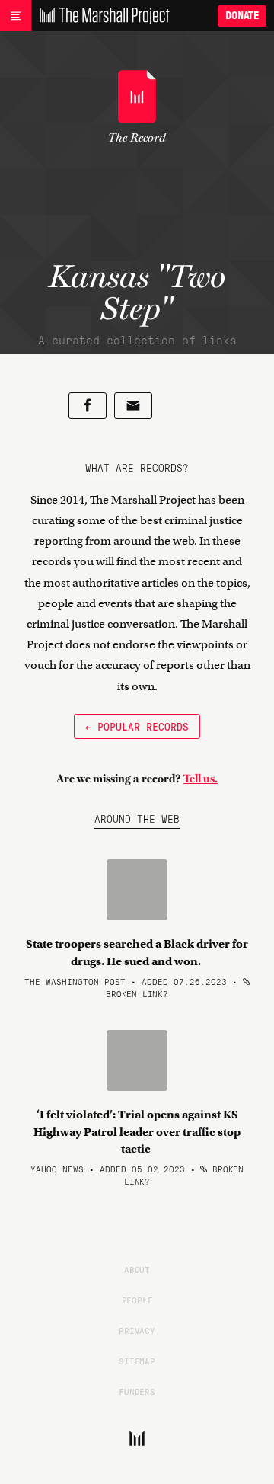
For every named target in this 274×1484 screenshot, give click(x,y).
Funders (137, 1391)
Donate (242, 15)
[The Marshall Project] (100, 16)
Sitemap (137, 1360)
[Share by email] (133, 405)
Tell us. (200, 778)
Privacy (137, 1330)
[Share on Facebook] (87, 405)
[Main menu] (15, 16)
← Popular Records (137, 726)
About (137, 1269)
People (137, 1300)
